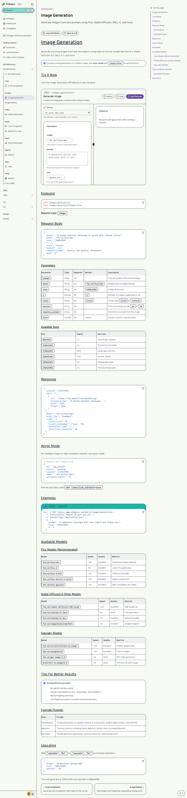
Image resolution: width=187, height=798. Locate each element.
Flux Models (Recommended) (59, 549)
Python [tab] (53, 506)
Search (19, 10)
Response (48, 379)
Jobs (10, 167)
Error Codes (10, 183)
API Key (50, 108)
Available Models (54, 542)
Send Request (136, 96)
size (48, 172)
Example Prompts (52, 710)
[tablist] (93, 506)
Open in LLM (72, 33)
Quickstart (10, 47)
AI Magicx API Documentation (19, 36)
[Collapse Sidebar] (32, 4)
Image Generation (16, 98)
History (109, 96)
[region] (93, 203)
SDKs (5, 195)
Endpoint (48, 193)
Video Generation (15, 114)
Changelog (11, 29)
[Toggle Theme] (30, 794)
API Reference (9, 69)
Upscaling (48, 745)
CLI (4, 207)
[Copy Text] (143, 202)
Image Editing (11, 103)
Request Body (51, 223)
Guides (6, 219)
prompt (51, 149)
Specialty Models (51, 633)
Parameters (48, 265)
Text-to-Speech (15, 126)
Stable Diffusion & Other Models (61, 594)
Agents (11, 155)
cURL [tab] (45, 506)
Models (11, 178)
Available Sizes (50, 327)
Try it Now (49, 75)
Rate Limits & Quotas (15, 57)
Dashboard (11, 24)
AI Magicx (10, 19)
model (49, 135)
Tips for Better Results (58, 674)
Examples (48, 498)
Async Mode (50, 446)
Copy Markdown (53, 33)
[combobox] (59, 140)
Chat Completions (15, 86)
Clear (121, 96)
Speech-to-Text (14, 131)
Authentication (12, 52)
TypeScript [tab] (62, 506)
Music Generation (15, 143)
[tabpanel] (93, 521)
